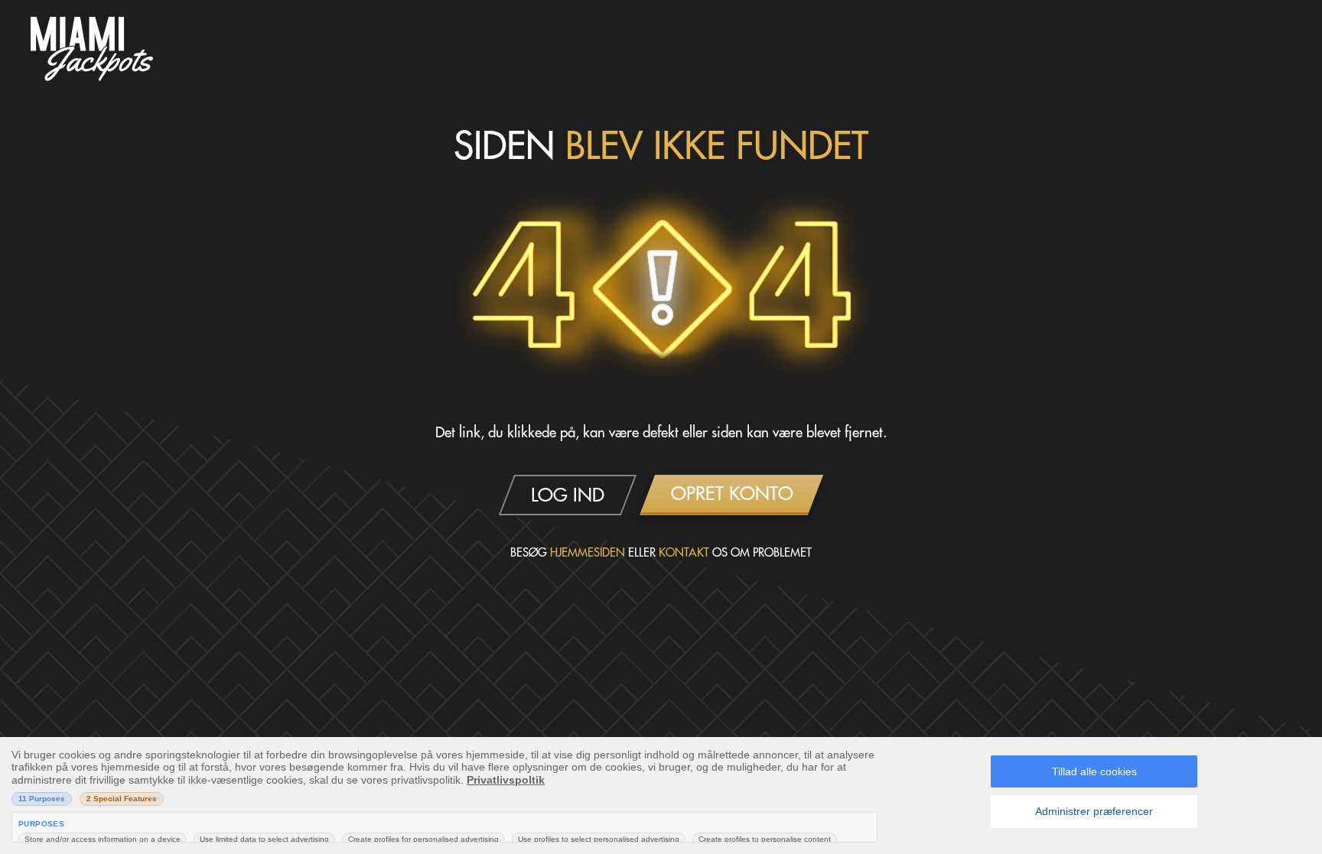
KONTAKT (684, 552)
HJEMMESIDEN (587, 552)
